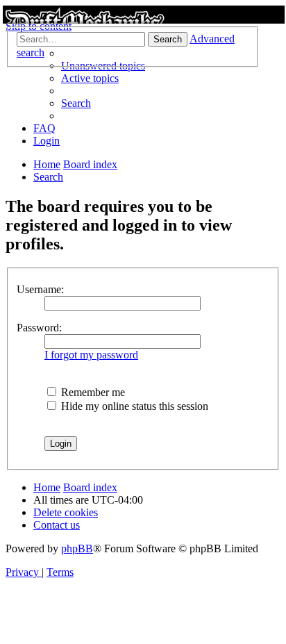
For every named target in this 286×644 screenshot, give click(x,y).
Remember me (91, 392)
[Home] (142, 15)
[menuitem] (90, 78)
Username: (40, 289)
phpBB (77, 548)
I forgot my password (91, 355)
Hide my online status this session (133, 406)
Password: (39, 327)
